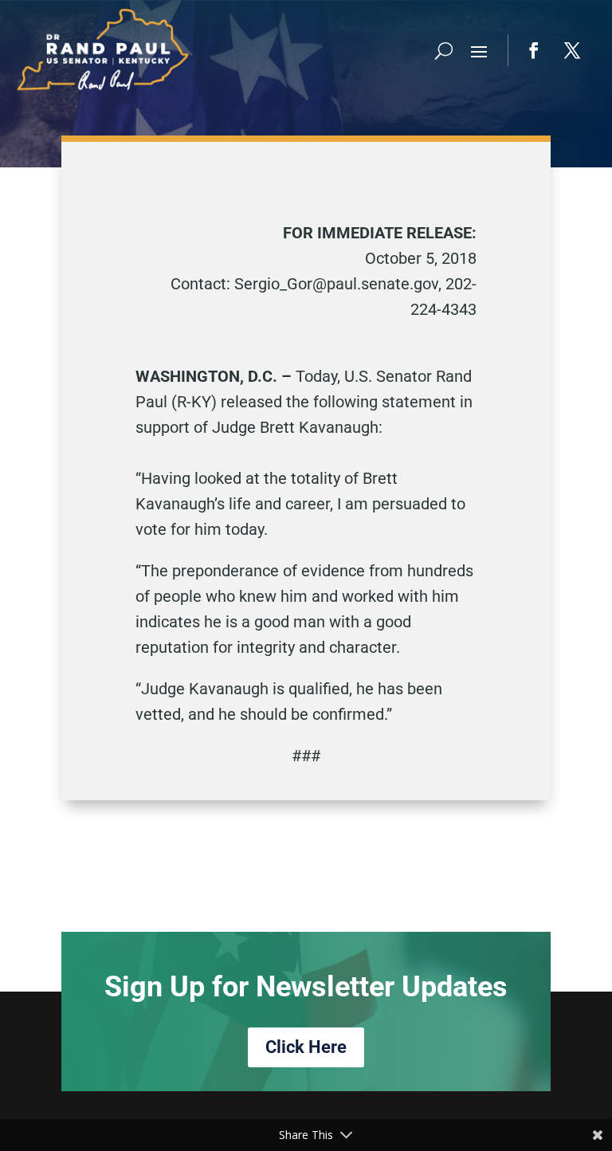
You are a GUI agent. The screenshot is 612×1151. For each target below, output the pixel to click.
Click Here (306, 1047)
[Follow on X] (572, 50)
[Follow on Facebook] (534, 50)
